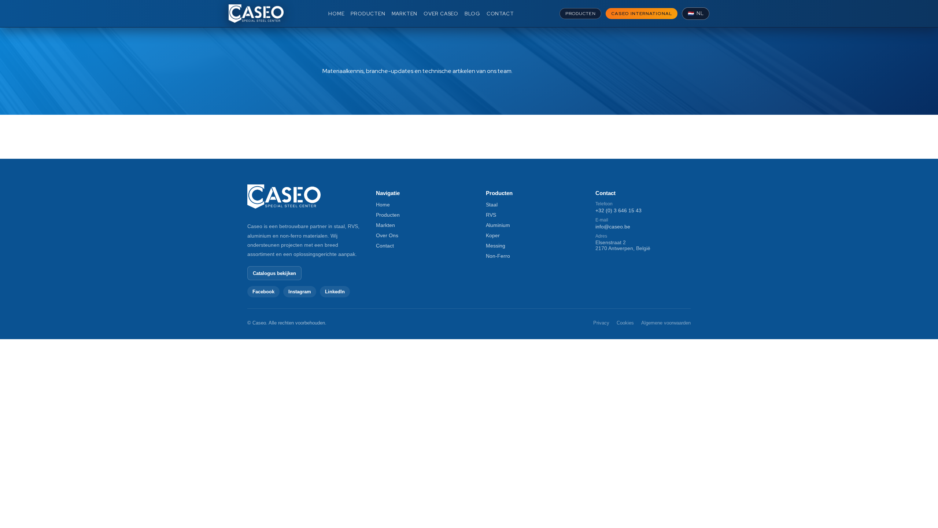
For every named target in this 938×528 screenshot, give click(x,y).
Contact (385, 246)
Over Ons (387, 235)
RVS (491, 215)
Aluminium (498, 225)
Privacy (601, 323)
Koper (493, 235)
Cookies (625, 323)
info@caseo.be (612, 227)
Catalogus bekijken (274, 273)
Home (383, 205)
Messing (495, 246)
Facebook (263, 291)
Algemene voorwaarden (666, 323)
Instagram (299, 291)
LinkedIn (335, 291)
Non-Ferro (498, 256)
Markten (385, 225)
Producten (388, 215)
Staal (492, 205)
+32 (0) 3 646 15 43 (618, 210)
